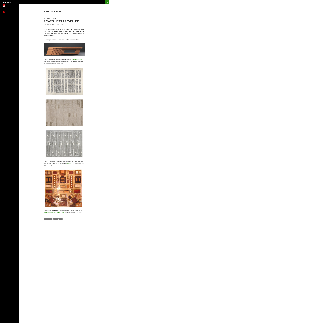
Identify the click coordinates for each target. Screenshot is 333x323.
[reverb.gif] (64, 49)
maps (55, 218)
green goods (48, 218)
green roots (79, 2)
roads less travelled (61, 21)
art (96, 2)
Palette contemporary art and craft (54, 212)
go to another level (50, 18)
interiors (43, 2)
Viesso (69, 163)
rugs (60, 218)
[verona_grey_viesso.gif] (64, 143)
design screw (51, 2)
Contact (102, 2)
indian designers (89, 2)
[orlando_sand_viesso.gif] (64, 112)
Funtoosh (71, 2)
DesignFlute (7, 2)
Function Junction (62, 2)
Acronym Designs (77, 59)
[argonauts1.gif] (63, 188)
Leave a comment (58, 24)
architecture (35, 2)
